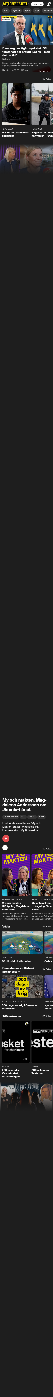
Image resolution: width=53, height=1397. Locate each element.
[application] (26, 30)
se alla (47, 79)
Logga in (37, 4)
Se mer (42, 71)
